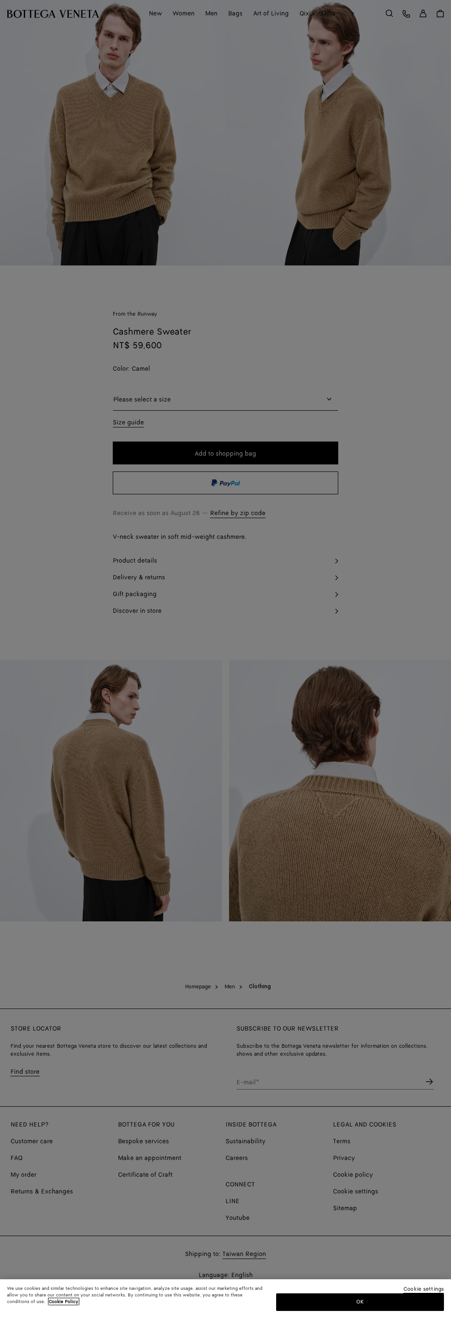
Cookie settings (423, 1289)
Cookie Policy (63, 1302)
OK (360, 1302)
